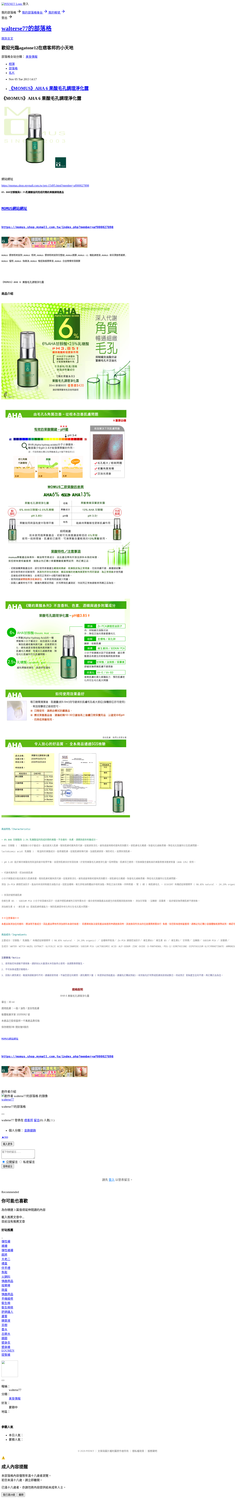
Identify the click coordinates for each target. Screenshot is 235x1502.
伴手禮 (5, 1267)
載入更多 (7, 1144)
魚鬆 (4, 1272)
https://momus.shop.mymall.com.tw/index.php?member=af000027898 (57, 227)
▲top (4, 1136)
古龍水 (5, 1333)
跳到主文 (7, 38)
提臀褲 (5, 1354)
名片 (12, 72)
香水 (4, 1329)
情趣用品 (7, 1281)
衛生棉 (5, 1303)
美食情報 (31, 56)
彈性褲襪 (7, 1250)
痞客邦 (28, 1120)
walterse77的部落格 (26, 28)
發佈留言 (7, 1166)
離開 (21, 1494)
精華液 (5, 1320)
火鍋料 (5, 1276)
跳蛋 (4, 1289)
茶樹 (4, 1325)
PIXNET (90, 1451)
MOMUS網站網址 (14, 208)
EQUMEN (7, 1350)
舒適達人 (7, 1311)
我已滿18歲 (9, 1494)
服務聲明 (152, 1451)
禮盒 (4, 1263)
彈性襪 (5, 1241)
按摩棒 (5, 1285)
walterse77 (7, 1099)
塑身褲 (5, 1347)
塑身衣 (5, 1342)
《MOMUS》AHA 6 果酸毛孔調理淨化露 (49, 88)
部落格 (13, 68)
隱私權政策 (138, 1451)
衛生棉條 (7, 1307)
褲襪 (4, 1245)
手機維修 (7, 1298)
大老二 (5, 1259)
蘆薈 (4, 1316)
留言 (37, 1120)
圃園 (4, 1338)
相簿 (12, 64)
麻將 (4, 1254)
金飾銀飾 (30, 1130)
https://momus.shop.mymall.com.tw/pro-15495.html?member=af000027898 (45, 185)
